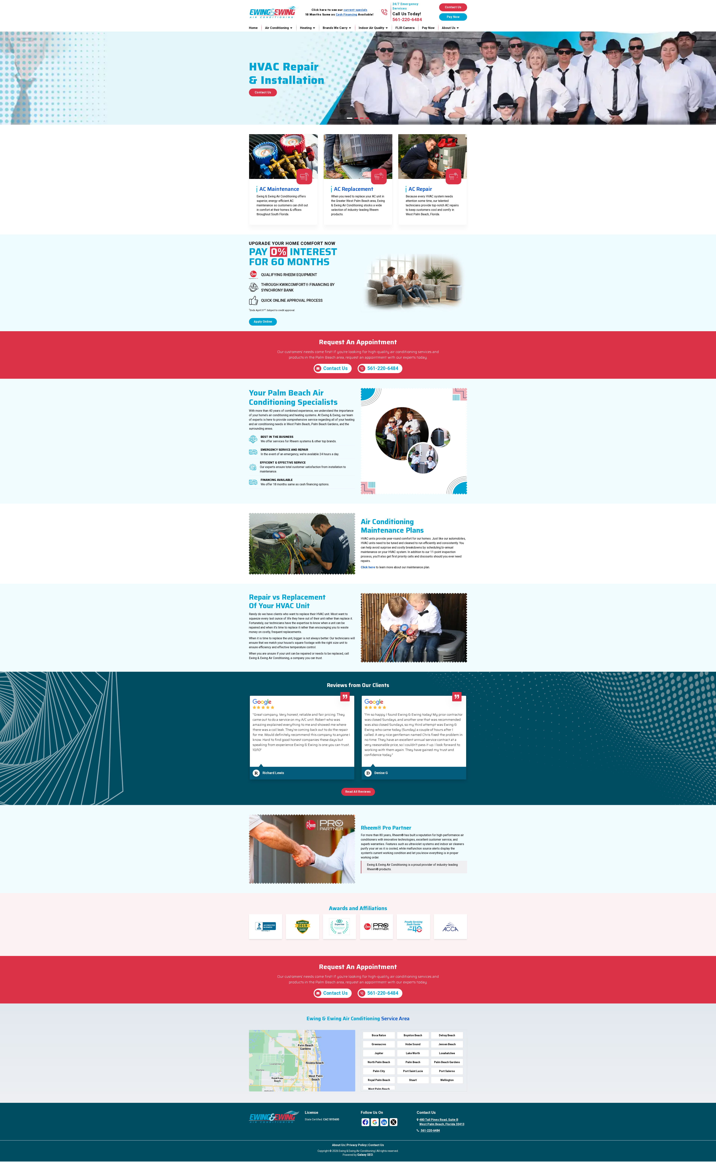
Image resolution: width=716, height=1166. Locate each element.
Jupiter (379, 1053)
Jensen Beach (447, 1044)
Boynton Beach (413, 1035)
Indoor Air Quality (371, 28)
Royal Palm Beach (379, 1080)
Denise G (381, 773)
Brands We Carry (335, 28)
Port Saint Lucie (413, 1071)
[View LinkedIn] (384, 1122)
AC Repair (420, 189)
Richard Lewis (273, 773)
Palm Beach (413, 1062)
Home (253, 28)
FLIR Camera (404, 28)
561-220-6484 (407, 19)
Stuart (413, 1080)
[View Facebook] (365, 1122)
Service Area (395, 1018)
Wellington (447, 1080)
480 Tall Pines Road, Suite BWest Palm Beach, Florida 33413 (441, 1122)
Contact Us (453, 7)
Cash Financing (346, 14)
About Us (448, 28)
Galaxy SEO (365, 1154)
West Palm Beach (379, 1089)
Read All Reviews (358, 791)
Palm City (379, 1071)
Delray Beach (447, 1035)
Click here (368, 567)
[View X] (393, 1122)
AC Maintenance (279, 189)
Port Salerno (447, 1071)
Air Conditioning (277, 28)
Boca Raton (379, 1035)
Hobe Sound (412, 1044)
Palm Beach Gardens (447, 1062)
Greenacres (379, 1044)
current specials (355, 9)
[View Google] (374, 1122)
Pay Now (428, 28)
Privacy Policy (357, 1145)
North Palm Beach (379, 1062)
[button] (349, 118)
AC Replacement (353, 189)
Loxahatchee (447, 1053)
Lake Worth (413, 1053)
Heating (306, 28)
